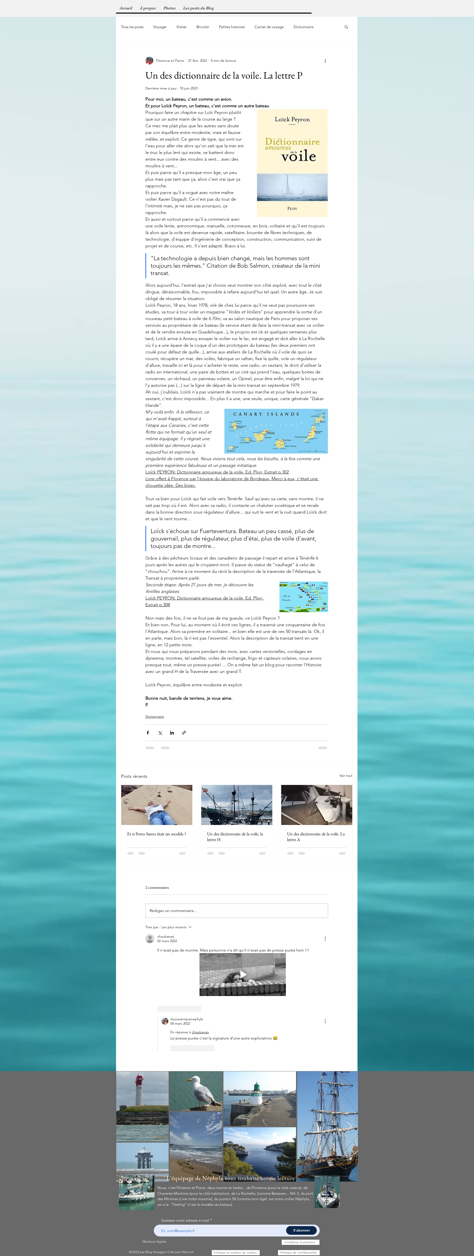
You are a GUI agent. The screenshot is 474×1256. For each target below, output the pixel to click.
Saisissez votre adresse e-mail (185, 1094)
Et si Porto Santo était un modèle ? (156, 834)
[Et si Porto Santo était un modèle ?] (156, 805)
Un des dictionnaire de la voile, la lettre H (235, 836)
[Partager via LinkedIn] (172, 732)
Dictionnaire (304, 26)
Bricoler (203, 26)
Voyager (160, 26)
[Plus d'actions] (325, 61)
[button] (346, 27)
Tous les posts (132, 26)
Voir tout (346, 775)
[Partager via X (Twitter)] (160, 732)
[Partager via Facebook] (147, 732)
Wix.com (188, 1125)
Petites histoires (232, 26)
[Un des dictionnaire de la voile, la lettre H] (236, 805)
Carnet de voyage (269, 26)
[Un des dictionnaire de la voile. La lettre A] (316, 805)
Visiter (182, 26)
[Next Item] (349, 1000)
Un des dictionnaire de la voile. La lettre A (316, 836)
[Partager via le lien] (184, 732)
